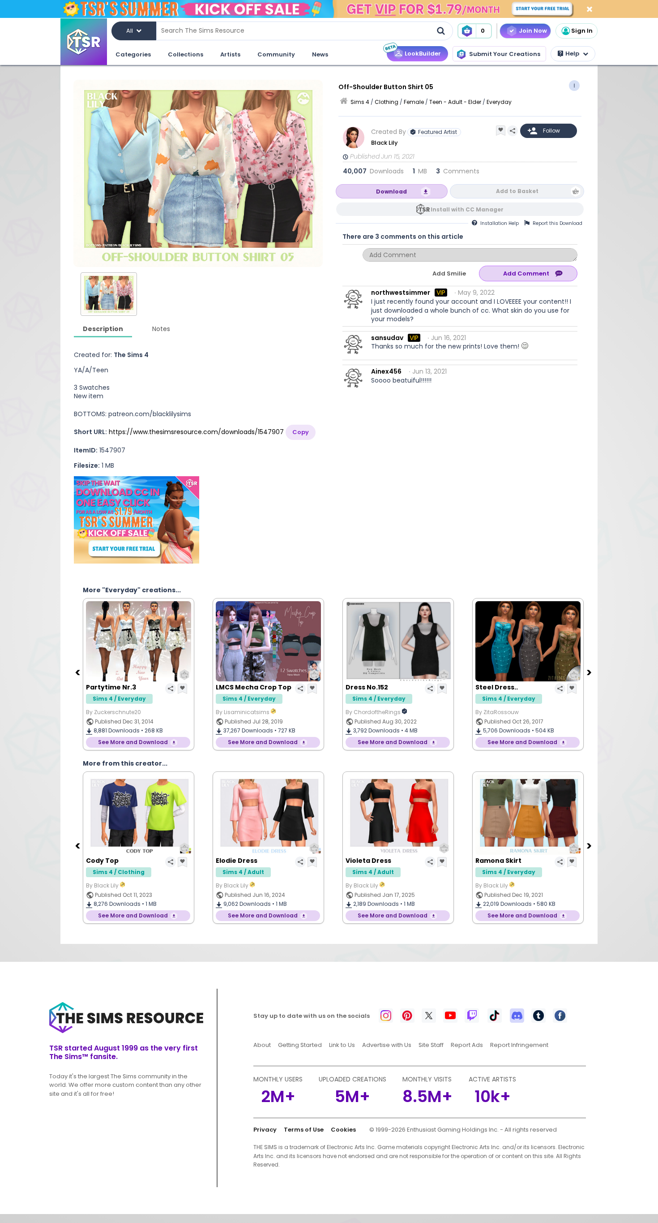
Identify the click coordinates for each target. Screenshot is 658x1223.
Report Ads (467, 1045)
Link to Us (342, 1045)
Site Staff (431, 1045)
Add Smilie (449, 273)
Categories (133, 54)
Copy (300, 432)
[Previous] (78, 671)
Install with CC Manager (467, 209)
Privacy (265, 1129)
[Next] (589, 671)
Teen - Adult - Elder (455, 102)
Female (414, 102)
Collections (185, 54)
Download (391, 191)
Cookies (343, 1129)
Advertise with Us (386, 1045)
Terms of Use (304, 1129)
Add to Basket (517, 191)
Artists (230, 54)
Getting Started (300, 1045)
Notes (161, 328)
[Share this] (512, 130)
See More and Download (133, 742)
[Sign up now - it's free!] (136, 520)
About (262, 1045)
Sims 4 (359, 102)
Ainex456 (386, 371)
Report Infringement (519, 1045)
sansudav (387, 337)
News (320, 54)
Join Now (533, 30)
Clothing (386, 102)
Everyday (499, 102)
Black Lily (385, 142)
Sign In (582, 30)
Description (103, 328)
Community (276, 54)
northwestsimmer (400, 292)
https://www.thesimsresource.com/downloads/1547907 (196, 431)
